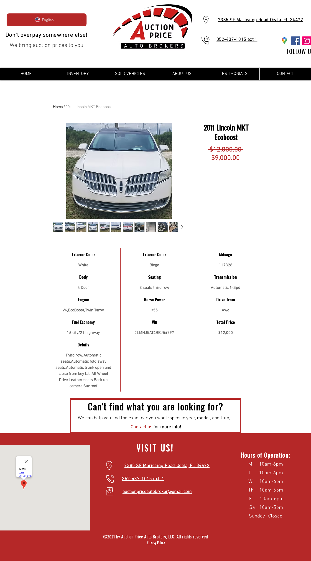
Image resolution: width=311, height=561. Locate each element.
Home (58, 106)
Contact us (141, 427)
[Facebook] (295, 40)
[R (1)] (284, 40)
